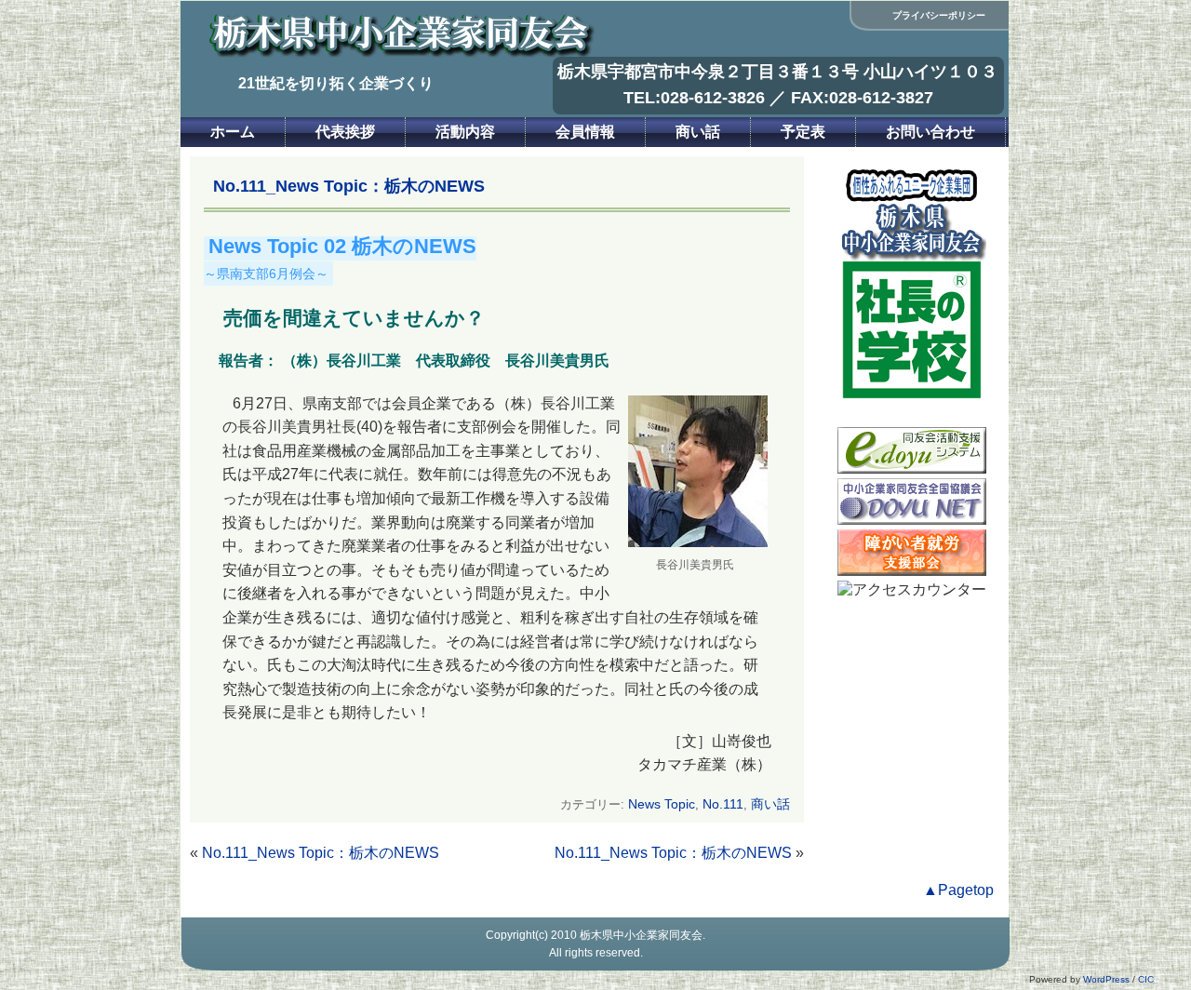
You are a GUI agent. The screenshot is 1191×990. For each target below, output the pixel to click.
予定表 (803, 132)
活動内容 (465, 132)
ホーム (232, 132)
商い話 (698, 132)
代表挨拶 (345, 132)
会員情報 (585, 132)
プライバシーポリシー (938, 15)
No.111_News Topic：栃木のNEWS (320, 853)
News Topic (661, 803)
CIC (1146, 979)
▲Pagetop (958, 890)
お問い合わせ (930, 132)
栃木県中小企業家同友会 (641, 935)
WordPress (1106, 979)
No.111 (723, 803)
